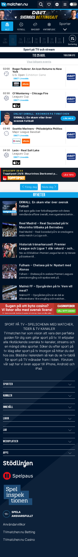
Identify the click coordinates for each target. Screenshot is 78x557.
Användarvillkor (14, 524)
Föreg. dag (31, 186)
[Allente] (25, 84)
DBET (16, 78)
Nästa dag (47, 186)
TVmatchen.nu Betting (19, 532)
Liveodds (24, 78)
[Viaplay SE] (16, 141)
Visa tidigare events (39, 61)
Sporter (65, 24)
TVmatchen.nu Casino (19, 540)
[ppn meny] (65, 4)
